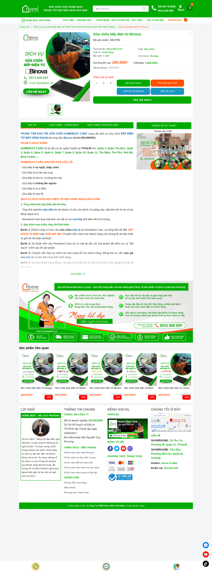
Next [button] (200, 379)
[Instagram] (130, 448)
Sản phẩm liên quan (34, 348)
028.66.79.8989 (167, 6)
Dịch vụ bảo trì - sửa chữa (127, 20)
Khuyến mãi (175, 20)
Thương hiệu (84, 20)
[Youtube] (123, 448)
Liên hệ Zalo (167, 91)
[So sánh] (52, 369)
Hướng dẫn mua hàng (75, 482)
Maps (181, 10)
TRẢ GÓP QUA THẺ (167, 83)
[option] (55, 67)
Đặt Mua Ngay (133, 83)
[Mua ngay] (22, 369)
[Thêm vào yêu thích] (189, 34)
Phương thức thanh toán (76, 492)
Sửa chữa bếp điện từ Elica (138, 388)
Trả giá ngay (142, 100)
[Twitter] (117, 448)
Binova (68, 137)
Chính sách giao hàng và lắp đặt (80, 472)
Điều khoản (70, 487)
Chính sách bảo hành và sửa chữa (81, 467)
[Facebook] (110, 448)
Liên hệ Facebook (133, 91)
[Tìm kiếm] (144, 9)
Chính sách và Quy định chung (79, 457)
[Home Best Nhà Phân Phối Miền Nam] (30, 9)
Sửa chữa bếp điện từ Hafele (70, 388)
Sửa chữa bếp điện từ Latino (174, 388)
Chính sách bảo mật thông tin (79, 452)
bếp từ (76, 229)
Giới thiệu (68, 20)
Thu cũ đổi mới (156, 20)
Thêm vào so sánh (103, 77)
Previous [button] (12, 379)
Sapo (142, 506)
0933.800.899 (166, 10)
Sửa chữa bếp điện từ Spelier (105, 388)
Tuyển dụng (103, 20)
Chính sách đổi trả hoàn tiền (78, 462)
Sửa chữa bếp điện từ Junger (36, 388)
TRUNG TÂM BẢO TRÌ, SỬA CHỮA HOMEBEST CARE (54, 133)
